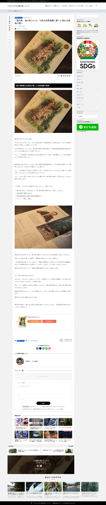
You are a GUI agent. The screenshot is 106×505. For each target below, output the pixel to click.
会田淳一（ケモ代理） (22, 28)
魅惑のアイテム (18, 17)
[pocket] (9, 30)
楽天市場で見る (49, 321)
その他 (87, 107)
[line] (9, 28)
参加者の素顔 (87, 82)
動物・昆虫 (87, 91)
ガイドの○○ (87, 101)
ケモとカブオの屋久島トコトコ (18, 6)
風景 (87, 85)
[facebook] (9, 21)
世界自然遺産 (21, 26)
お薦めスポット (87, 94)
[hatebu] (9, 25)
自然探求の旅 (87, 76)
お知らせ (87, 79)
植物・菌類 (87, 88)
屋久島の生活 (87, 98)
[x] (9, 23)
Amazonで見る (34, 321)
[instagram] (41, 466)
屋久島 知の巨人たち (34, 317)
